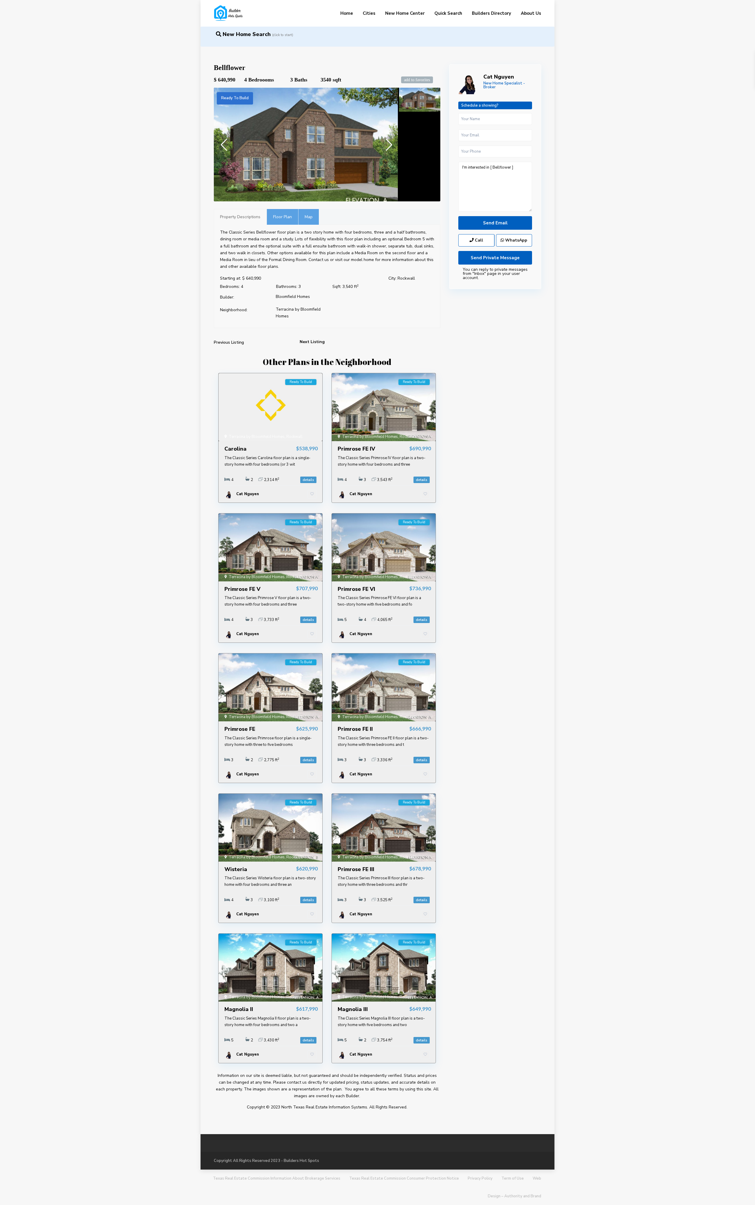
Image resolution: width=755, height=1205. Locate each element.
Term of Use (512, 1178)
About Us (531, 13)
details (308, 479)
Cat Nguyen (498, 76)
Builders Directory (491, 13)
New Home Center (405, 13)
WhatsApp (515, 240)
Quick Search (448, 13)
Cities (369, 13)
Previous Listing (229, 342)
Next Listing (312, 342)
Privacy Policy (480, 1178)
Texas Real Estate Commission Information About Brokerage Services (276, 1178)
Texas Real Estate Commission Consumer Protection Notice (404, 1178)
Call (478, 240)
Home (346, 13)
